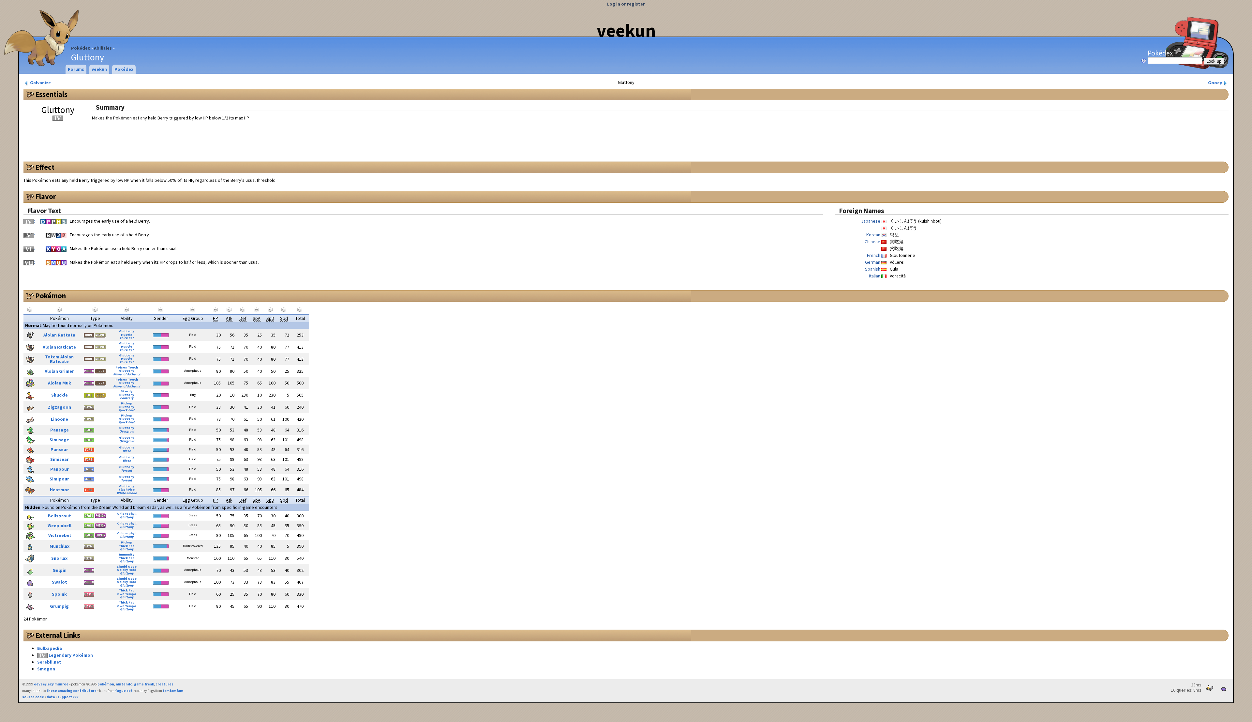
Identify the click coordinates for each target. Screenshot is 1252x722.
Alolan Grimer (59, 371)
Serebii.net (49, 662)
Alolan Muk (59, 383)
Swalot (59, 582)
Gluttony (126, 331)
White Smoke (127, 493)
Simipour (59, 479)
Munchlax (59, 546)
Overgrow (126, 431)
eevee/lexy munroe (51, 684)
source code (33, 697)
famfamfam (173, 690)
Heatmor (59, 490)
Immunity (126, 554)
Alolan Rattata (59, 335)
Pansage (59, 430)
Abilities (103, 48)
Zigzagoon (59, 407)
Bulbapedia (49, 648)
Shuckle (59, 395)
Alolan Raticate (59, 347)
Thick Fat (126, 338)
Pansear (59, 449)
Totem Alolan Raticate (59, 359)
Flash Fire (127, 489)
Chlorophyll (126, 513)
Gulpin (59, 570)
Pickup (126, 403)
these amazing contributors (71, 690)
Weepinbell (59, 525)
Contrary (126, 398)
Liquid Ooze (127, 566)
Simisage (59, 440)
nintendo (124, 684)
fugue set (124, 690)
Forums (76, 69)
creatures (164, 684)
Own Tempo (126, 594)
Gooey (1215, 83)
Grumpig (59, 606)
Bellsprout (59, 516)
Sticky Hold (126, 570)
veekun (626, 30)
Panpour (59, 469)
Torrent (126, 470)
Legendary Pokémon (71, 655)
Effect (44, 167)
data (51, 697)
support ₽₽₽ (68, 697)
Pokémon (50, 295)
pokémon (105, 684)
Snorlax (59, 558)
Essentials (51, 94)
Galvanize (40, 83)
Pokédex (80, 48)
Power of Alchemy (126, 374)
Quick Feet (127, 410)
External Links (57, 635)
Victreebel (59, 535)
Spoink (59, 594)
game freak (144, 684)
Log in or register (626, 4)
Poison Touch (126, 367)
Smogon (46, 669)
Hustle (126, 335)
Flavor (45, 196)
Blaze (127, 451)
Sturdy (126, 391)
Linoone (59, 419)
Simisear (59, 459)
